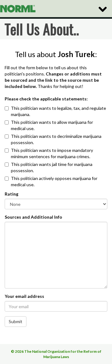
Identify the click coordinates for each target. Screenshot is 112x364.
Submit (15, 321)
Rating (11, 194)
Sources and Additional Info (33, 217)
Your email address (24, 296)
